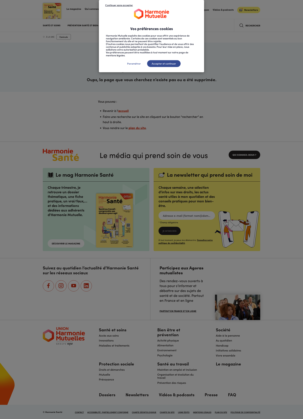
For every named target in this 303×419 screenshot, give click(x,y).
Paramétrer (134, 63)
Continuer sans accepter (119, 5)
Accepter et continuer (164, 63)
